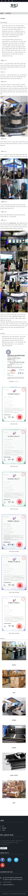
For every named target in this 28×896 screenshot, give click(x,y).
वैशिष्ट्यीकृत (4, 828)
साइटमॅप (3, 830)
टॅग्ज (3, 826)
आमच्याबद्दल (8, 13)
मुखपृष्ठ (2, 13)
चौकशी (3, 848)
